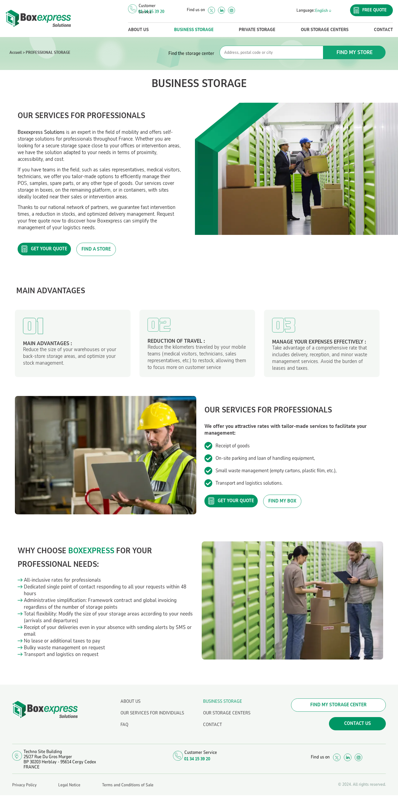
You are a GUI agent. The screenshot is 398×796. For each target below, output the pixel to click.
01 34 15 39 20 (151, 11)
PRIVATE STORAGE (257, 30)
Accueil (15, 53)
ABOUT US (138, 30)
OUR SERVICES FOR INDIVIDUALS (152, 713)
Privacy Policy (24, 785)
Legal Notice (69, 785)
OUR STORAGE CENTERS (324, 30)
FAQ (124, 724)
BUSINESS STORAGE (194, 30)
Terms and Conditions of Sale (128, 785)
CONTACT (383, 30)
